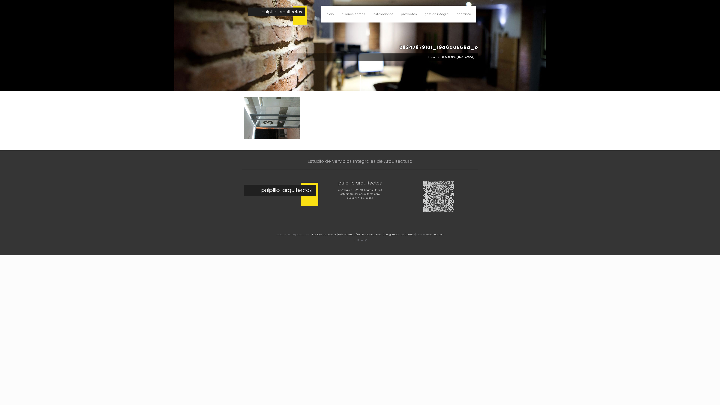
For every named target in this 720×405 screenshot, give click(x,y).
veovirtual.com (435, 234)
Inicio (431, 57)
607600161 (367, 198)
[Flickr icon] (362, 240)
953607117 (353, 198)
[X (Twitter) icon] (358, 240)
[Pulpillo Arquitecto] (277, 15)
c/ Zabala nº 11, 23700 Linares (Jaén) (360, 190)
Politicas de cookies (324, 234)
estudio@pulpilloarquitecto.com (360, 194)
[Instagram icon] (365, 240)
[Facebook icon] (354, 240)
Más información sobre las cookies (359, 234)
